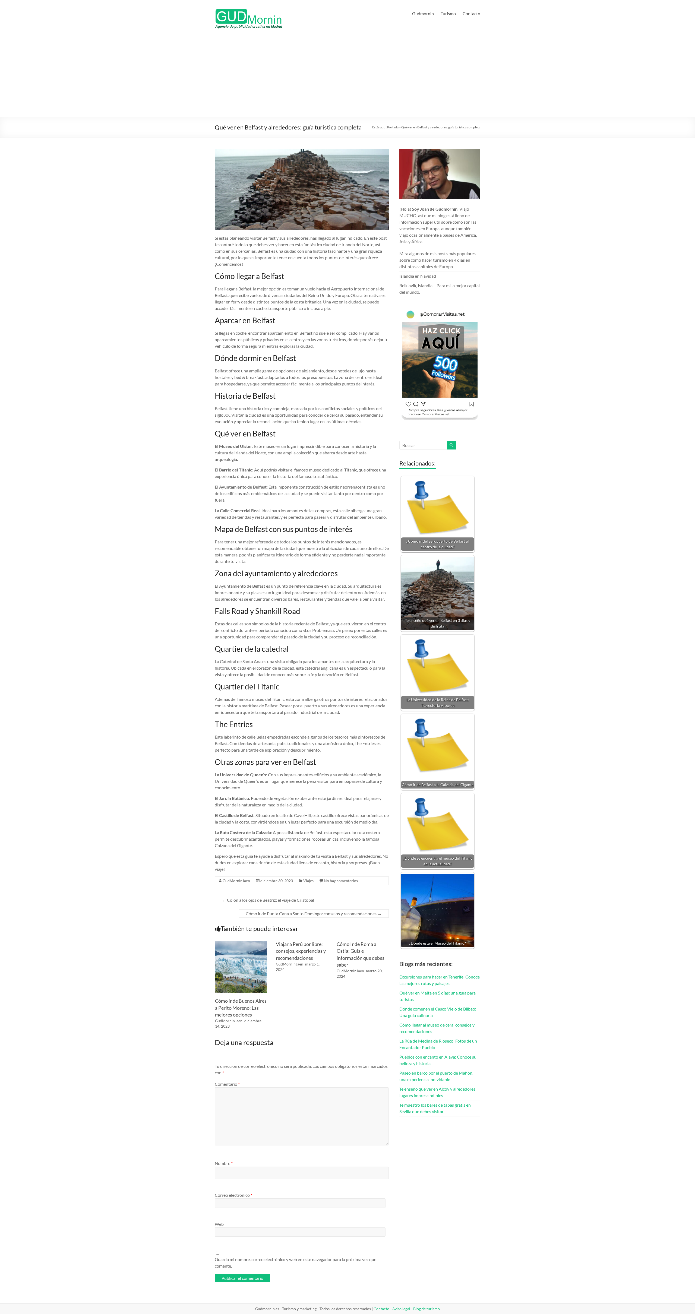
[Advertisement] (347, 76)
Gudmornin (423, 13)
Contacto (471, 13)
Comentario (227, 1084)
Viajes (308, 880)
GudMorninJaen (236, 880)
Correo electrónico (233, 1195)
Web (219, 1224)
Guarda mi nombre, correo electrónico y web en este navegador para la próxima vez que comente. (295, 1262)
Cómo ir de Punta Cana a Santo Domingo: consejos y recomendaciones (314, 913)
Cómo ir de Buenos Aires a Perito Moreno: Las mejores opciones (241, 1007)
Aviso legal (401, 1308)
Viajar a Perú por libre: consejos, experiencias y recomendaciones (301, 951)
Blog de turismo (426, 1308)
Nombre (224, 1163)
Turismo (448, 13)
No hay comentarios (341, 880)
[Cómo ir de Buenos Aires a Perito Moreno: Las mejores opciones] (241, 943)
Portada (393, 127)
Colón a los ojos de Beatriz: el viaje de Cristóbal (268, 900)
